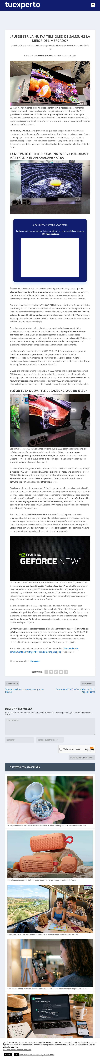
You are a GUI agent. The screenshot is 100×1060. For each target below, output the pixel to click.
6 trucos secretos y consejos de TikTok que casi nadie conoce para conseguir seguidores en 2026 (47, 989)
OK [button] (16, 1054)
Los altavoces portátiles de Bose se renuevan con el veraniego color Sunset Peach (41, 880)
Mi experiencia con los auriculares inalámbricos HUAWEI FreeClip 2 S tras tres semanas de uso (46, 825)
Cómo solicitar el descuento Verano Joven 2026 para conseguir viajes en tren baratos (42, 934)
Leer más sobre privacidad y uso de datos (36, 1054)
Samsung (35, 661)
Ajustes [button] (7, 1054)
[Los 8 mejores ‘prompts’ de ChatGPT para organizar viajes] (50, 1018)
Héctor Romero (45, 55)
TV (69, 55)
